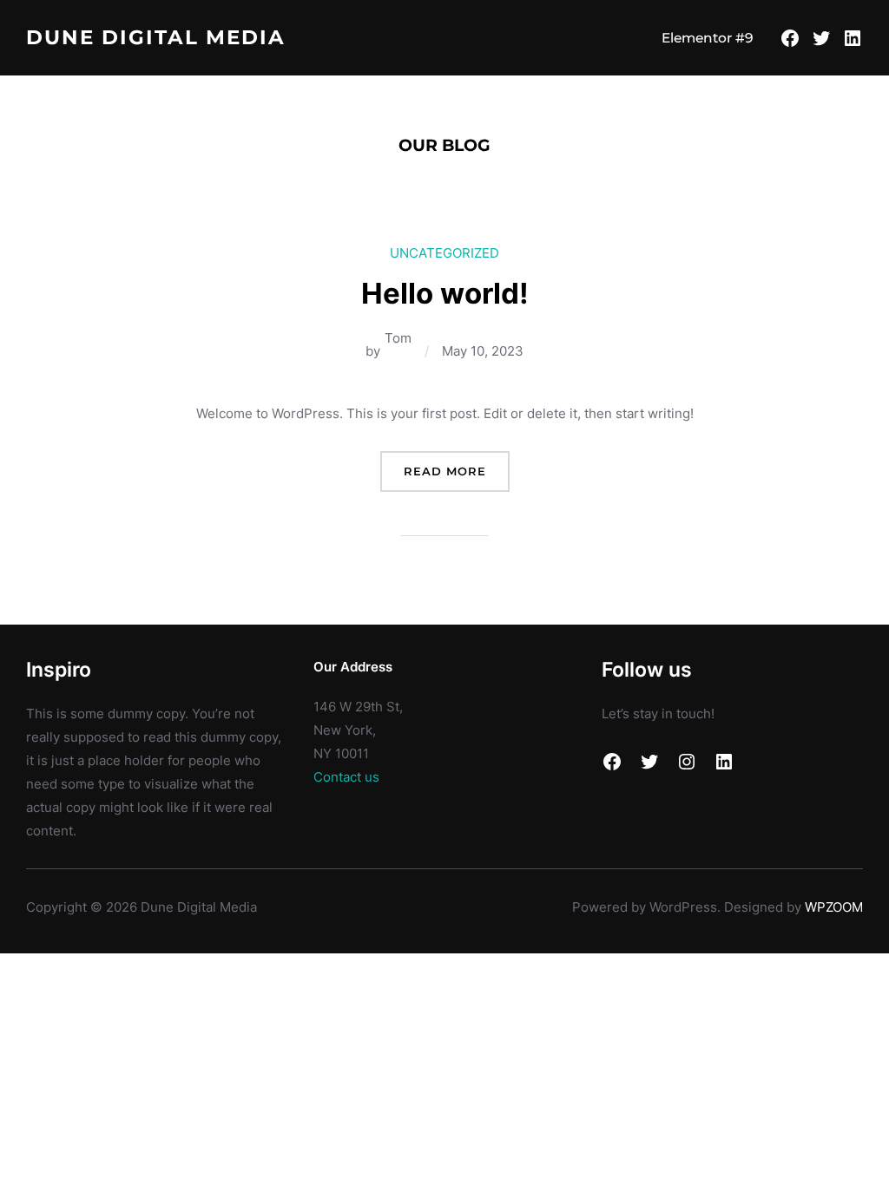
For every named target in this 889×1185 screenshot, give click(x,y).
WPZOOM (834, 907)
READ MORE (457, 477)
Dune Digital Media (156, 37)
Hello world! (445, 293)
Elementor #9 (708, 37)
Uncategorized (444, 253)
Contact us (346, 777)
